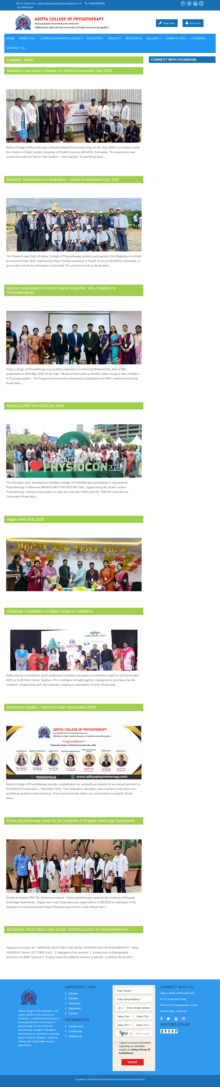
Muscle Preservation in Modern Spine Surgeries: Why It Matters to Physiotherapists (61, 290)
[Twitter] (170, 1019)
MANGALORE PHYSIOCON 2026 (35, 406)
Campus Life (175, 38)
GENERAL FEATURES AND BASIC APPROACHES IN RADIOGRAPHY (68, 929)
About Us (26, 38)
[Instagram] (185, 1019)
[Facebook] (163, 1019)
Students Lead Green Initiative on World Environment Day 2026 (59, 71)
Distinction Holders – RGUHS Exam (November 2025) (51, 707)
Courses (73, 993)
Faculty (114, 38)
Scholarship (75, 1031)
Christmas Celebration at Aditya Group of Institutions (50, 611)
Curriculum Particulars (60, 38)
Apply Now (169, 23)
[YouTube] (177, 1019)
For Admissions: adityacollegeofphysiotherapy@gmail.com (51, 3)
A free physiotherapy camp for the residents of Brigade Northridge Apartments (71, 821)
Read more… (97, 156)
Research (134, 38)
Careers (198, 38)
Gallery (152, 38)
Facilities (94, 38)
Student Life (75, 1036)
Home (10, 38)
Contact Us (15, 48)
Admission (194, 23)
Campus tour (76, 1026)
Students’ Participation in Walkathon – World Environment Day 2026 (63, 179)
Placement (75, 1008)
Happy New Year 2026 (25, 519)
